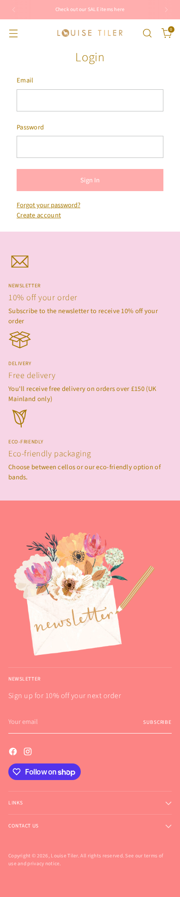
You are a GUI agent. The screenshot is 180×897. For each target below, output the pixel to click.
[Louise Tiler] (90, 33)
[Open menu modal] (13, 32)
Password (30, 127)
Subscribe (157, 722)
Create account (39, 215)
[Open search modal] (147, 32)
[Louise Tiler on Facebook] (13, 753)
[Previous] (14, 9)
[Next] (166, 9)
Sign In (90, 180)
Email (25, 80)
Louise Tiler (64, 856)
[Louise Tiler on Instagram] (28, 753)
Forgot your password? (48, 205)
